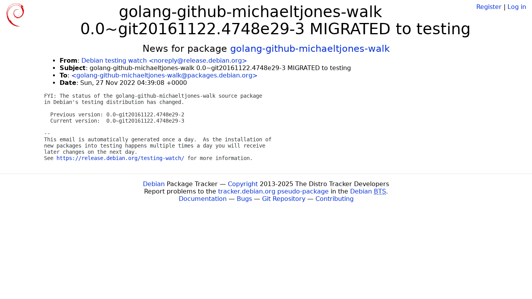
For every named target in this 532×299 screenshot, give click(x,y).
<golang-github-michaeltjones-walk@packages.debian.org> (164, 75)
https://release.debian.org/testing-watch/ (120, 158)
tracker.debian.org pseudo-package (273, 191)
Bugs (244, 198)
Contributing (334, 198)
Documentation (203, 198)
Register (489, 7)
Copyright (243, 184)
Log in (516, 7)
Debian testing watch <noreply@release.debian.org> (164, 60)
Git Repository (283, 198)
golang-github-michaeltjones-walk (310, 48)
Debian (154, 184)
